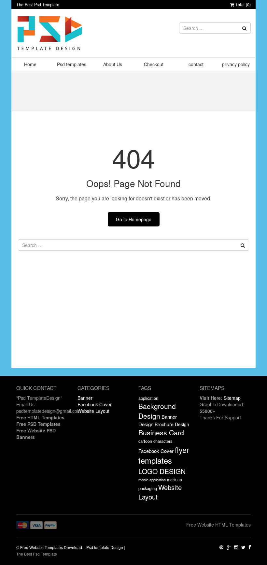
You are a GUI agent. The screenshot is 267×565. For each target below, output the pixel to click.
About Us (112, 64)
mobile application (152, 479)
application (148, 398)
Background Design (157, 411)
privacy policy (236, 64)
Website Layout (93, 411)
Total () (242, 4)
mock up (174, 479)
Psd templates (71, 64)
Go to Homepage (133, 219)
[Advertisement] (133, 322)
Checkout (153, 64)
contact (196, 64)
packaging (147, 488)
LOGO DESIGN (162, 471)
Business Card (161, 432)
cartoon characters (155, 441)
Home (30, 64)
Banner (84, 398)
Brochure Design (172, 424)
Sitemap (232, 398)
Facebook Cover (94, 404)
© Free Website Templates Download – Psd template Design (69, 547)
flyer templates (163, 455)
